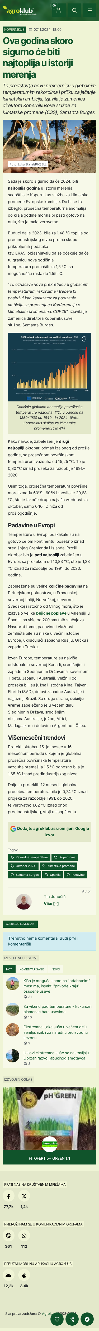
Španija (54, 875)
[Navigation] (89, 10)
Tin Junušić (54, 896)
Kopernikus (67, 857)
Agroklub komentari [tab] (20, 923)
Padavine (78, 875)
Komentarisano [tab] (32, 969)
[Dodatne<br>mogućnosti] (87, 1319)
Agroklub (49, 1313)
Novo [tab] (56, 969)
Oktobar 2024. (25, 866)
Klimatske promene (61, 866)
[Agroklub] (19, 10)
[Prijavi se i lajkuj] (57, 1319)
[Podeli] (72, 1319)
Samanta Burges (27, 875)
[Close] (74, 10)
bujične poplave (51, 613)
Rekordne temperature (31, 857)
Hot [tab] (9, 969)
